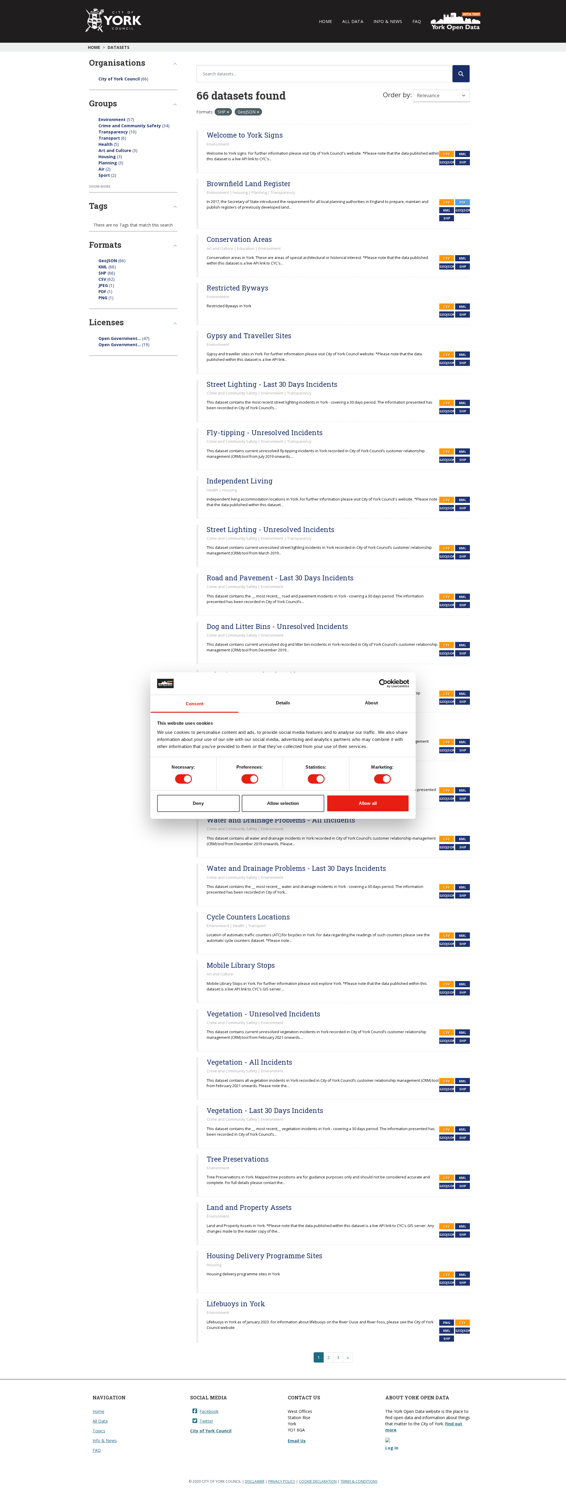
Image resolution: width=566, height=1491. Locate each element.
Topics (99, 1431)
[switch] (249, 779)
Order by (396, 94)
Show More (100, 186)
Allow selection (283, 803)
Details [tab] (283, 702)
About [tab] (371, 702)
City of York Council (210, 1431)
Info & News (388, 21)
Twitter (206, 1421)
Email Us (297, 1441)
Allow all (368, 803)
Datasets (118, 47)
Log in (391, 1448)
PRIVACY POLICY (281, 1481)
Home (325, 21)
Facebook (209, 1411)
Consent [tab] (194, 703)
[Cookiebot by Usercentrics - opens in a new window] (383, 683)
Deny (198, 803)
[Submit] (461, 73)
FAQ (416, 21)
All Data (352, 21)
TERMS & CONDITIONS (358, 1481)
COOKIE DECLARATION (318, 1481)
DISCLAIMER (254, 1481)
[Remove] (228, 112)
